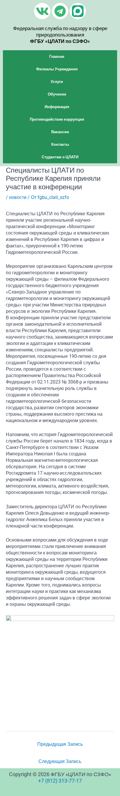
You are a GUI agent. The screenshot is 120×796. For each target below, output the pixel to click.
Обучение (57, 94)
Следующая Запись (59, 761)
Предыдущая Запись (60, 744)
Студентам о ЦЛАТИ (60, 157)
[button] (60, 56)
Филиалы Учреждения (57, 69)
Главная (56, 56)
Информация (57, 107)
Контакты (60, 144)
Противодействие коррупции (57, 119)
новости (18, 197)
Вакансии (60, 132)
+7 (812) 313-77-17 (60, 781)
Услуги (57, 81)
